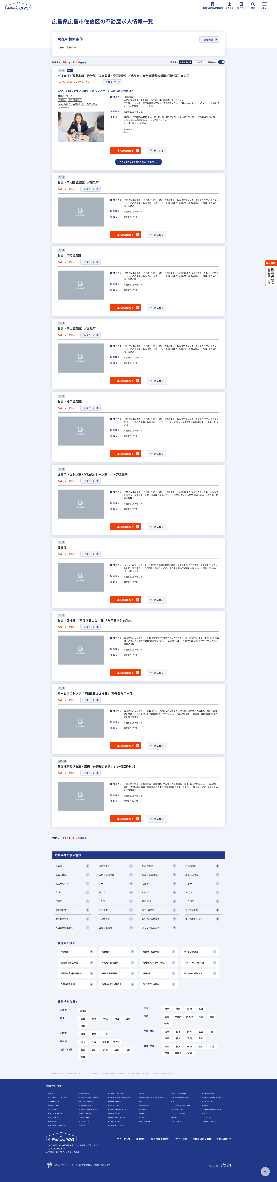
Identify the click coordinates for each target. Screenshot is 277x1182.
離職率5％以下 (53, 1121)
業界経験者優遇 (75, 100)
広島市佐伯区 (62, 883)
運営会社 (140, 1138)
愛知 (189, 1008)
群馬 (105, 1033)
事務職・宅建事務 (151, 951)
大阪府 (189, 1016)
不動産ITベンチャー (117, 1125)
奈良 (212, 1016)
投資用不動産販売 (69, 962)
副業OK (174, 1117)
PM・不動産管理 (109, 973)
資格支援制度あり (85, 1113)
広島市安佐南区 (106, 874)
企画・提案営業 (68, 984)
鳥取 (167, 1031)
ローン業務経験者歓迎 (179, 1097)
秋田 (117, 1018)
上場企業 (205, 1105)
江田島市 (103, 909)
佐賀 (178, 1046)
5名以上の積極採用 (178, 1093)
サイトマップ (123, 1138)
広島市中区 (104, 865)
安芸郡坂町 (104, 918)
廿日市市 (189, 901)
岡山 (189, 1031)
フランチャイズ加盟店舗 (180, 1105)
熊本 (201, 1046)
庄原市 (59, 901)
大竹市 (102, 901)
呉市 (101, 883)
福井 (117, 1050)
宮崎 (167, 1053)
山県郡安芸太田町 (151, 918)
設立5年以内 (114, 1105)
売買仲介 (106, 951)
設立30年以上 (53, 1109)
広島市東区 (147, 865)
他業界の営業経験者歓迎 (88, 1097)
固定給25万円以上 (55, 1105)
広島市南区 (190, 865)
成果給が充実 (64, 107)
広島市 (59, 865)
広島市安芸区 (192, 874)
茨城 (83, 1033)
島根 (178, 1031)
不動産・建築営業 (110, 962)
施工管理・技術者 (151, 984)
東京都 (105, 1041)
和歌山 (167, 1023)
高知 (201, 1038)
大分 (212, 1046)
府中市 (145, 892)
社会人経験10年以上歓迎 (68, 104)
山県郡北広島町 (193, 918)
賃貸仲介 (65, 951)
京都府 (178, 1016)
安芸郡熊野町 (62, 918)
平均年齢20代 (84, 1121)
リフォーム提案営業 (193, 973)
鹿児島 (178, 1053)
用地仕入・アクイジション (155, 962)
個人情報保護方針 (160, 1138)
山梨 (128, 1050)
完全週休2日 (145, 1121)
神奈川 (116, 1041)
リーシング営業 (191, 951)
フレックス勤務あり (179, 1113)
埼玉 (83, 1041)
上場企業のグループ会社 (88, 1109)
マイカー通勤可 (54, 1117)
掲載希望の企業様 (202, 1138)
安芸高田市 (61, 909)
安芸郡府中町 (148, 909)
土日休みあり (114, 1121)
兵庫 (201, 1016)
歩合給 (142, 1101)
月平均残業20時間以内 (56, 1125)
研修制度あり (114, 1113)
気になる (158, 150)
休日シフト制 (176, 1121)
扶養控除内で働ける (117, 1117)
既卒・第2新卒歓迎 (89, 104)
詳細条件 (208, 39)
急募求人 (62, 100)
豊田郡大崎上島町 (64, 927)
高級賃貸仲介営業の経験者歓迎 (152, 1097)
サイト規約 (181, 1138)
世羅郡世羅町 (105, 927)
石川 (105, 1050)
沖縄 (189, 1053)
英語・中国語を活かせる (118, 1109)
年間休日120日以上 (209, 1121)
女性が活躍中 (84, 1117)
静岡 (178, 1008)
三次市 (188, 892)
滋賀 (167, 1016)
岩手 (94, 1018)
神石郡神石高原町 (151, 927)
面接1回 (143, 1093)
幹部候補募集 (84, 1093)
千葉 (94, 1041)
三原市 (188, 883)
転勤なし (143, 1113)
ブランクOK (206, 1117)
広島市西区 (61, 874)
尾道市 (59, 892)
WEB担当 (147, 973)
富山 (94, 1050)
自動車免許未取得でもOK (211, 1109)
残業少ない (206, 1113)
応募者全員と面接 (116, 1093)
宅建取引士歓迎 (177, 1109)
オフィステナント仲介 (194, 962)
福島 (83, 1025)
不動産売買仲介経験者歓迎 (119, 1097)
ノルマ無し (144, 1117)
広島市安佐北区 (150, 874)
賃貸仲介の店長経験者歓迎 (212, 1097)
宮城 (105, 1018)
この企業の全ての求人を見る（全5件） (137, 161)
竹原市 (145, 883)
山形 (128, 1018)
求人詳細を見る (125, 150)
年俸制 (173, 1101)
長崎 (189, 1046)
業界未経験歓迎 (54, 1101)
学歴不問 (143, 1109)
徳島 (167, 1038)
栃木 (94, 1033)
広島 (201, 1031)
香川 (178, 1038)
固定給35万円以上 (86, 1105)
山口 (212, 1031)
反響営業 (82, 1125)
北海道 (83, 1010)
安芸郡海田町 (192, 909)
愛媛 (189, 1038)
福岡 (167, 1046)
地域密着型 (144, 1105)
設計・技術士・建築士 (112, 984)
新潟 (83, 1050)
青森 (83, 1018)
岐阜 (167, 1008)
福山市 (102, 892)
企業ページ (111, 82)
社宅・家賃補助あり (55, 1113)
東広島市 (146, 901)
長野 (83, 1056)
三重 (201, 1008)
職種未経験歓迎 (115, 1101)
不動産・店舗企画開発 (71, 973)
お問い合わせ (224, 1138)
